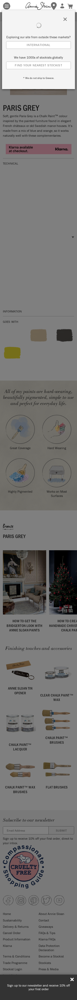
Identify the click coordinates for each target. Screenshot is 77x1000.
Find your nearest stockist (38, 65)
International (39, 45)
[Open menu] (6, 6)
